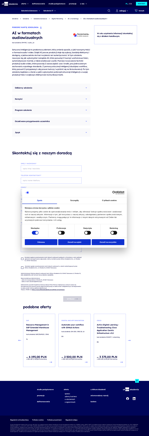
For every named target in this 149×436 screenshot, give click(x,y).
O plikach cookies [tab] (109, 200)
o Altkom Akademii (98, 389)
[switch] (61, 233)
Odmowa (41, 242)
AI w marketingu (73, 19)
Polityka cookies (38, 420)
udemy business (71, 396)
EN (130, 4)
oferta (66, 389)
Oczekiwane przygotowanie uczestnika (32, 121)
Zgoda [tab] (39, 200)
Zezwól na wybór (74, 242)
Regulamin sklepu (72, 420)
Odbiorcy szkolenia (23, 88)
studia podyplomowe (45, 389)
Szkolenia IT (48, 11)
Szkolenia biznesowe (29, 11)
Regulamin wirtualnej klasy (19, 420)
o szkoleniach (70, 399)
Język (17, 132)
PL (127, 4)
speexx (67, 394)
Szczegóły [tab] (74, 200)
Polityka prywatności (54, 420)
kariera (93, 402)
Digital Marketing (57, 19)
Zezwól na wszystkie (108, 242)
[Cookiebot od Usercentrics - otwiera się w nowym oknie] (114, 192)
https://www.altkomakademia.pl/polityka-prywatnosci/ (48, 289)
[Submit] (109, 10)
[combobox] (109, 10)
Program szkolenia (23, 110)
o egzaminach (70, 402)
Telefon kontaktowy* (31, 175)
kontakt (141, 4)
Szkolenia (15, 19)
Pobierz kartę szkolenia (25, 27)
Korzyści (18, 99)
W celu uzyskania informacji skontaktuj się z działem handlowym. (115, 34)
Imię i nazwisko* (29, 163)
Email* (24, 187)
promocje (40, 395)
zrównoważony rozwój (99, 395)
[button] (10, 3)
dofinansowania (43, 402)
